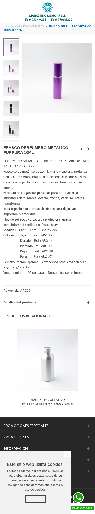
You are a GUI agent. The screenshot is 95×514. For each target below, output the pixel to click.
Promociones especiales (26, 425)
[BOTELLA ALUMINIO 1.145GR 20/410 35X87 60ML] (47, 359)
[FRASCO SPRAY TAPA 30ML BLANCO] (88, 148)
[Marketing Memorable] (47, 11)
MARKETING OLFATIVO (47, 399)
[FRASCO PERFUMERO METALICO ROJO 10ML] (81, 148)
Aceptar (35, 499)
